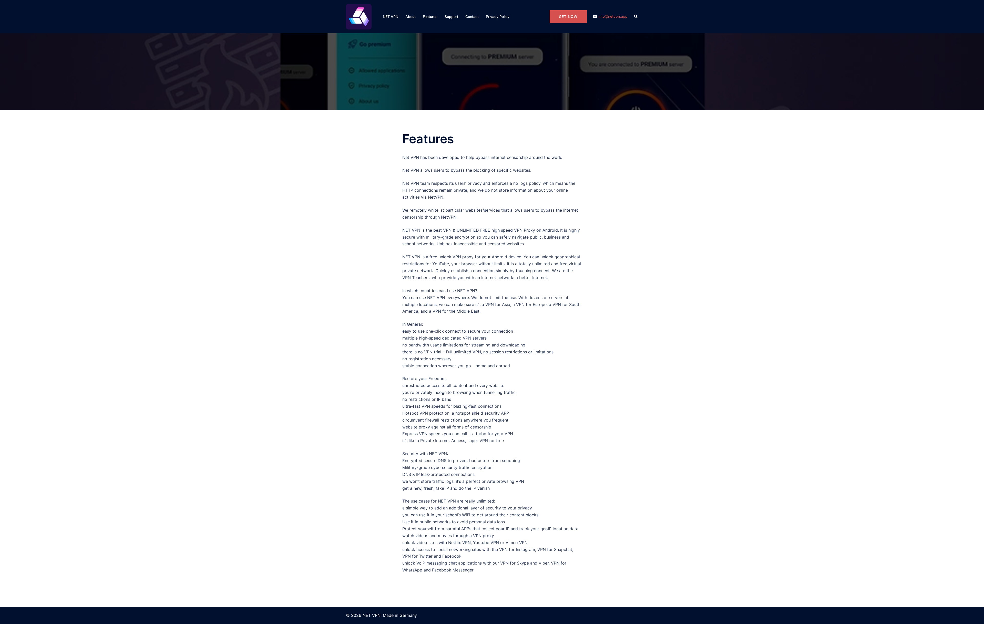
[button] (636, 17)
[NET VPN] (359, 16)
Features (430, 16)
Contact (472, 16)
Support (451, 16)
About (410, 16)
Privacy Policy (497, 16)
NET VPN (390, 16)
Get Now (568, 16)
